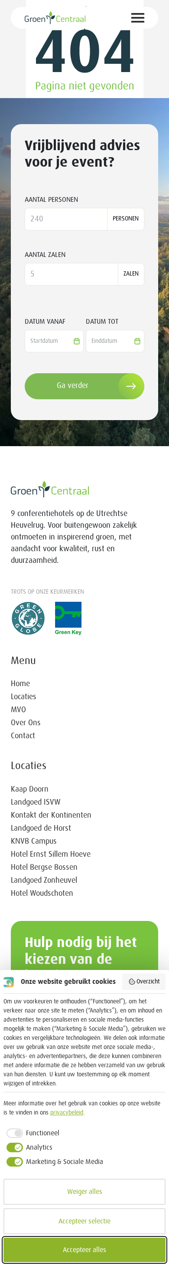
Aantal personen (51, 199)
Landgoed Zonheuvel (44, 880)
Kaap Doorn (30, 789)
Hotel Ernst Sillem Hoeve (51, 854)
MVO (18, 710)
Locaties (23, 697)
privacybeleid (66, 1113)
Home (20, 684)
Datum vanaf (45, 321)
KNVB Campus (34, 841)
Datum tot (102, 321)
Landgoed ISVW (36, 802)
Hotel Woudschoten (42, 894)
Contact (23, 736)
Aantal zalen (45, 254)
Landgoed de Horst (41, 828)
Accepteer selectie (84, 1221)
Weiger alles (84, 1191)
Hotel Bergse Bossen (44, 867)
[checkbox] (31, 1133)
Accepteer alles (84, 1249)
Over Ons (26, 723)
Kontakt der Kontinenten (51, 815)
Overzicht (147, 982)
